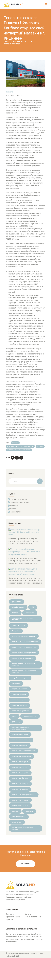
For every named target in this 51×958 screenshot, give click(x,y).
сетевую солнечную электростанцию (20, 728)
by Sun (19, 95)
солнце (15, 811)
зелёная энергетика (20, 711)
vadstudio (10, 956)
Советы (13, 509)
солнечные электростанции (23, 795)
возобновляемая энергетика (24, 653)
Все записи (18, 42)
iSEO (17, 956)
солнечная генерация (21, 740)
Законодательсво (18, 499)
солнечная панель (19, 745)
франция (29, 811)
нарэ (14, 716)
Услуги (28, 914)
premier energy (18, 607)
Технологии (15, 512)
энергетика (17, 822)
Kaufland (15, 443)
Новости (9, 92)
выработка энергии (20, 678)
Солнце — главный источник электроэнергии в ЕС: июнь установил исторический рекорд (25, 560)
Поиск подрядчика (33, 917)
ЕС (33, 607)
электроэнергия (18, 817)
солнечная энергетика (21, 756)
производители (30, 716)
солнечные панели (20, 789)
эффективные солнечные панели (22, 828)
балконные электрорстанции (24, 647)
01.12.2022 (10, 95)
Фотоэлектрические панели (23, 636)
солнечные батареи (20, 784)
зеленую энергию (19, 705)
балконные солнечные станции (25, 642)
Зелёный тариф (18, 625)
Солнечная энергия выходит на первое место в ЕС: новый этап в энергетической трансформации (25, 580)
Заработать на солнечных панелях (22, 619)
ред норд (16, 722)
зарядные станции (19, 689)
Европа (15, 613)
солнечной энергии (20, 773)
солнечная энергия (20, 762)
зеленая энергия (19, 694)
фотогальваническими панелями (18, 450)
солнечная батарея (20, 734)
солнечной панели (19, 767)
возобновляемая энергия (22, 658)
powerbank (16, 602)
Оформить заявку (13, 917)
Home (6, 42)
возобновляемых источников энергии (24, 671)
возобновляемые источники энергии (20, 446)
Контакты (10, 914)
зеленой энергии (19, 700)
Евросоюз (30, 613)
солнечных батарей (20, 800)
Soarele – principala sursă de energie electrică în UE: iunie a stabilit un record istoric (23, 541)
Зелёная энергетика (19, 502)
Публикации (11, 920)
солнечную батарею (20, 778)
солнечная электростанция (23, 751)
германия (16, 683)
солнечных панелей (20, 806)
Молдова (40, 446)
